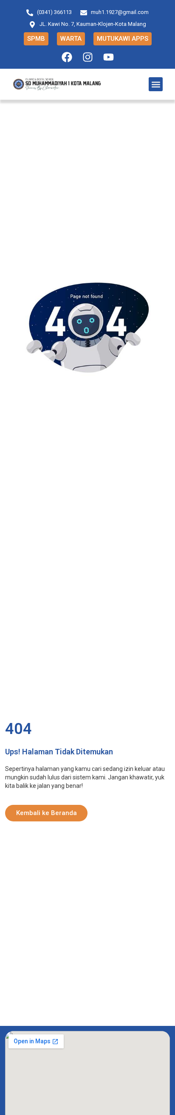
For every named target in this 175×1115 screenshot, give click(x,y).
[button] (156, 84)
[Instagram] (87, 57)
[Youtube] (108, 57)
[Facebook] (66, 57)
